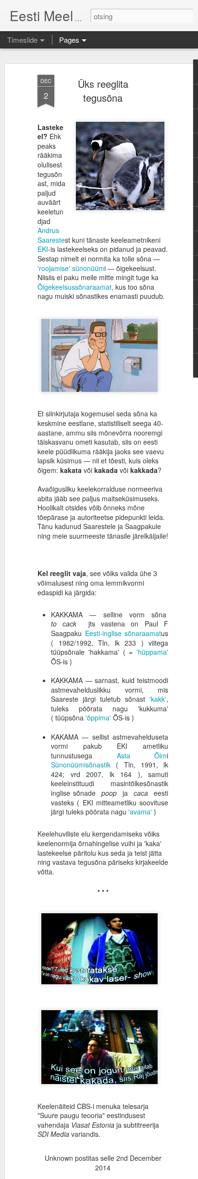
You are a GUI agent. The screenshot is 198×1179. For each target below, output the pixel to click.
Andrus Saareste (51, 235)
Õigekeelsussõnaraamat (74, 287)
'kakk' (157, 699)
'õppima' (98, 717)
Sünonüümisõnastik (81, 764)
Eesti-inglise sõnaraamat (123, 633)
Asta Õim (142, 755)
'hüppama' (152, 652)
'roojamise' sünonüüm (70, 268)
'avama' (140, 811)
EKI (42, 249)
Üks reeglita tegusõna (103, 91)
